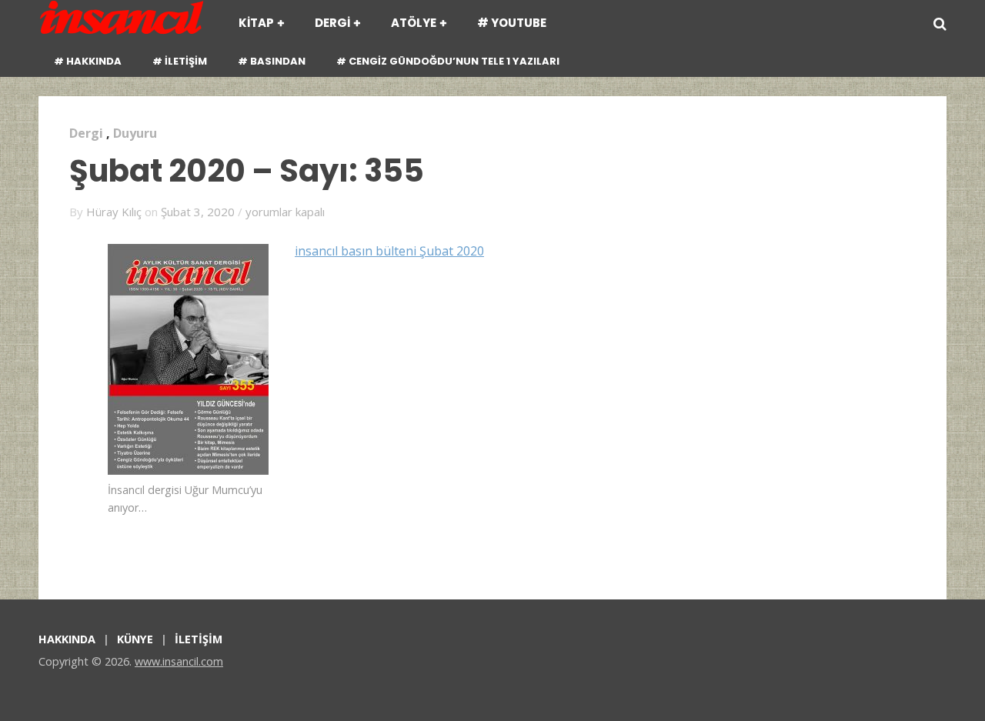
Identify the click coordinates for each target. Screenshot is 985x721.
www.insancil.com (179, 661)
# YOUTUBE (511, 23)
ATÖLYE (413, 23)
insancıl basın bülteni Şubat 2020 (389, 250)
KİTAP (256, 23)
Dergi (86, 133)
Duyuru (135, 133)
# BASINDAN (272, 61)
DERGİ (332, 23)
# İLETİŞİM (179, 61)
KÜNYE (135, 639)
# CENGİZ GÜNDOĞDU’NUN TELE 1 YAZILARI (447, 61)
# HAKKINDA (88, 61)
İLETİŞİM (198, 639)
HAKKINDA (66, 639)
